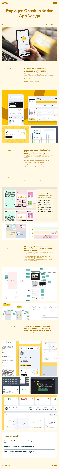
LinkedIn (55, 465)
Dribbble (51, 465)
